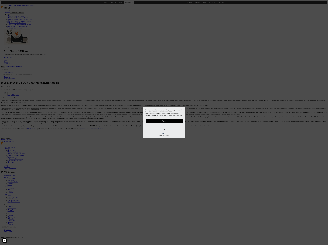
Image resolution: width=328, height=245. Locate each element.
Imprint (160, 135)
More (164, 129)
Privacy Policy (166, 135)
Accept (164, 121)
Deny (164, 125)
